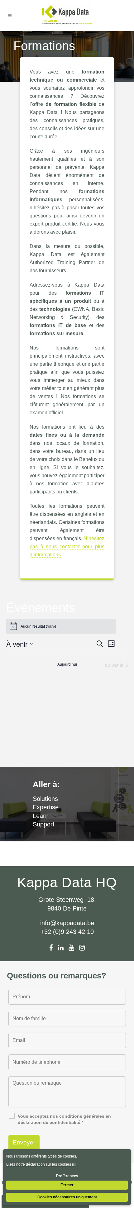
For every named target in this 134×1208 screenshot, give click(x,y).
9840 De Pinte (67, 908)
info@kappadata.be (67, 923)
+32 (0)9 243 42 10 (67, 931)
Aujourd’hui (67, 664)
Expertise (46, 807)
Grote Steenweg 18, (67, 899)
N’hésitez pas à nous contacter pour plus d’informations (67, 546)
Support (44, 824)
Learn (41, 815)
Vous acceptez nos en (64, 1119)
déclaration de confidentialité (49, 1122)
